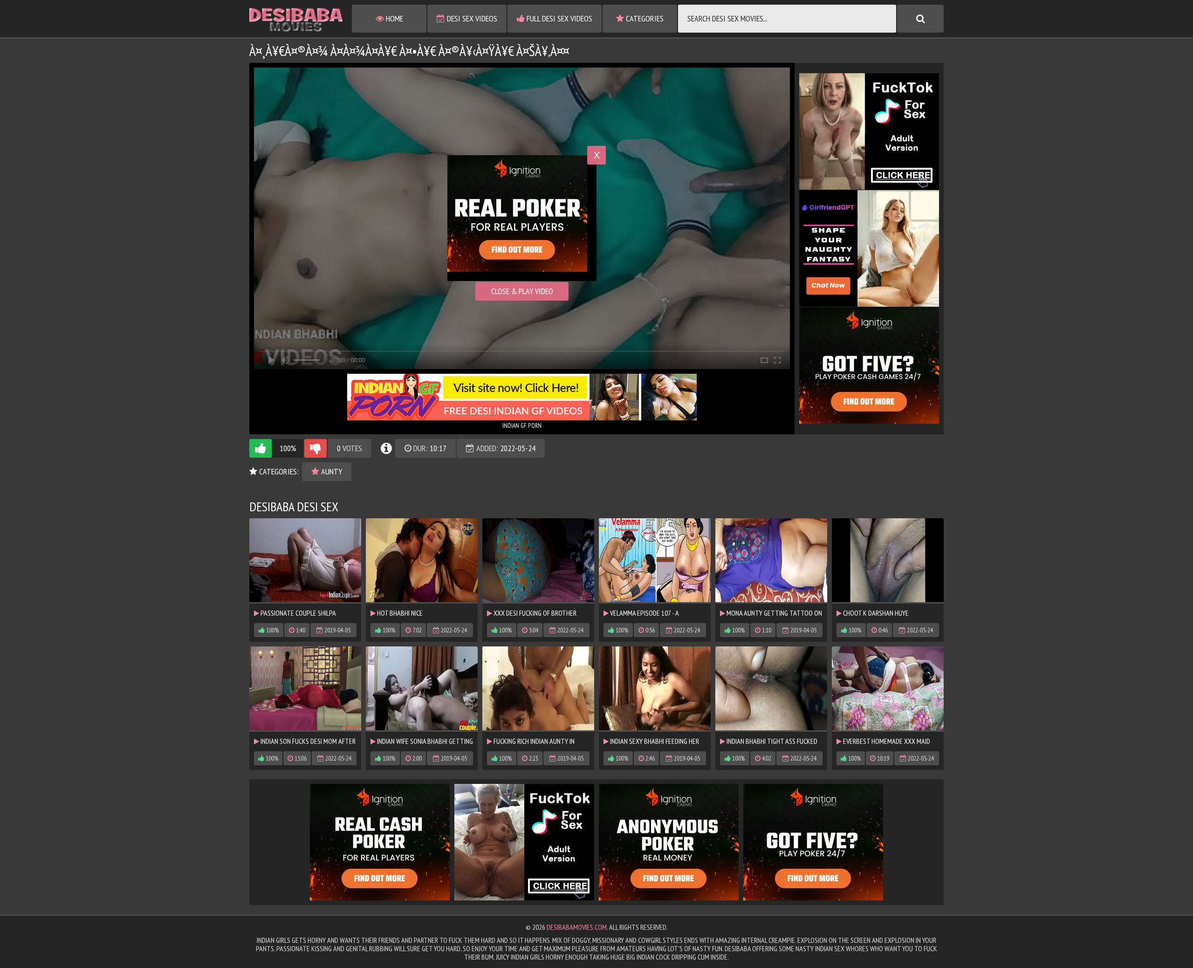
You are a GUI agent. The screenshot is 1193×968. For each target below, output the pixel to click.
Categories (644, 18)
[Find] (920, 19)
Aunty (330, 471)
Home (393, 18)
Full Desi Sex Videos (558, 18)
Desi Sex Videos (471, 18)
